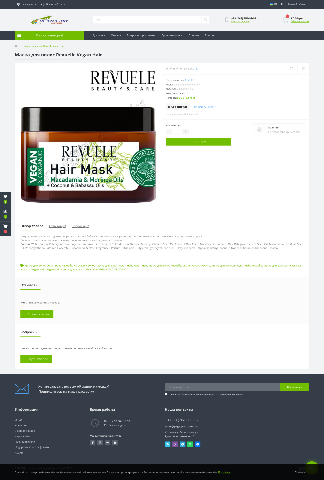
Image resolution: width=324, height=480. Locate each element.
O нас (18, 420)
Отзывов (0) (57, 226)
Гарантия (273, 127)
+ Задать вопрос (36, 359)
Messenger (197, 444)
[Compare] (303, 68)
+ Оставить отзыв (37, 314)
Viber (175, 444)
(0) (197, 69)
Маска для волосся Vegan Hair (231, 265)
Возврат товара (25, 430)
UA (275, 4)
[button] (5, 229)
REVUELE (190, 80)
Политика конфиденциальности (199, 393)
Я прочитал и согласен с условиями (206, 393)
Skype (167, 444)
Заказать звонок (240, 21)
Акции (19, 452)
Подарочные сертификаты (32, 447)
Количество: (174, 125)
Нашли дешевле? (205, 107)
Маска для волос (84, 265)
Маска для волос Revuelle (164, 265)
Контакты (21, 425)
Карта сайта (23, 436)
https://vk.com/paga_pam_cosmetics (107, 442)
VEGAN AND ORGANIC (196, 265)
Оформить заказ (300, 21)
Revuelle (67, 265)
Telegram (182, 444)
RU (282, 4)
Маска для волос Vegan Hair (42, 265)
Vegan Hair (140, 265)
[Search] (205, 19)
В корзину (198, 142)
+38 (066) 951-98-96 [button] (180, 420)
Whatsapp (190, 444)
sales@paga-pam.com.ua (181, 426)
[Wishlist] (291, 68)
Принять (300, 472)
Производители (171, 35)
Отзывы (193, 35)
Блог (208, 35)
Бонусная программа (141, 35)
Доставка (99, 35)
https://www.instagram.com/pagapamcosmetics (100, 442)
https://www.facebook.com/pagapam (92, 442)
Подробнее (224, 472)
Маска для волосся (275, 265)
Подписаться (294, 387)
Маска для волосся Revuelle (79, 269)
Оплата (116, 35)
